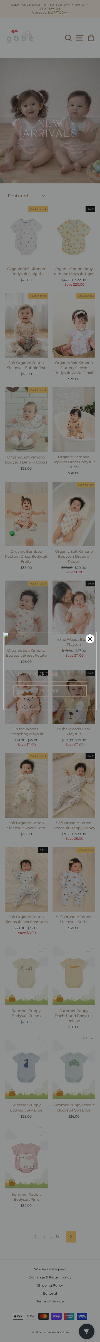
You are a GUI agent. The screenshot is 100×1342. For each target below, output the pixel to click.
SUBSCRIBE (50, 690)
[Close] (90, 638)
